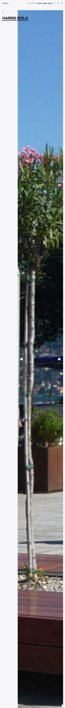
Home (28, 3)
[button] (21, 359)
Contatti (50, 3)
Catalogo (45, 3)
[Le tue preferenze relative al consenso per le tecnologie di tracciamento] (63, 706)
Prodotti (40, 3)
